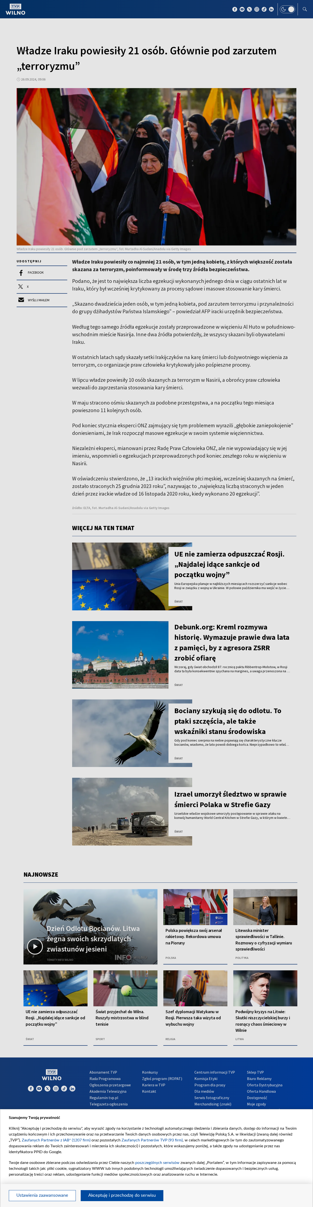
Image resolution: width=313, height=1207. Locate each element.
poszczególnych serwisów (157, 1163)
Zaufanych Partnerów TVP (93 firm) (152, 1140)
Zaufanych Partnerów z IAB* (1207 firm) (56, 1140)
